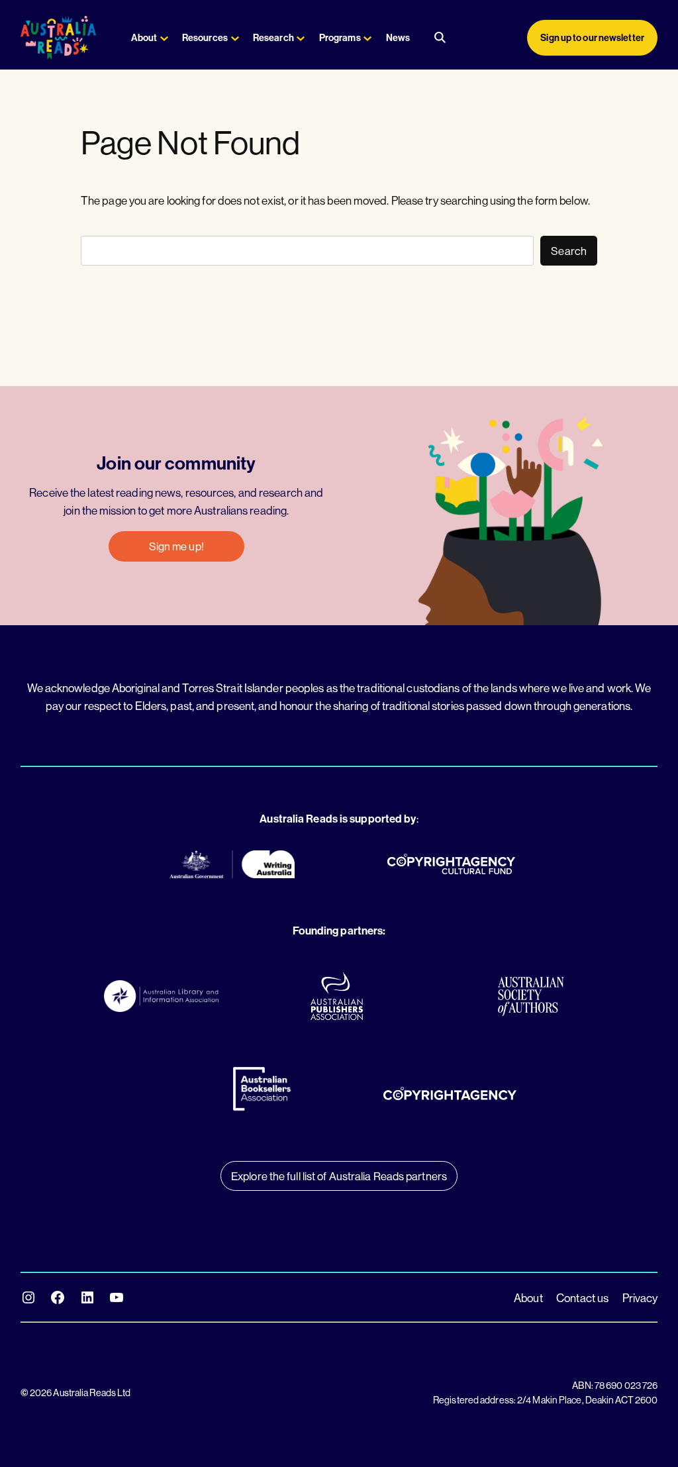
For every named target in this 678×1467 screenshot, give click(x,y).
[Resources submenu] (235, 37)
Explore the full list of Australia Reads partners (339, 1176)
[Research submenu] (300, 37)
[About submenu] (164, 37)
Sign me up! (176, 546)
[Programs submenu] (367, 37)
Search (569, 251)
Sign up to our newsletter (592, 38)
